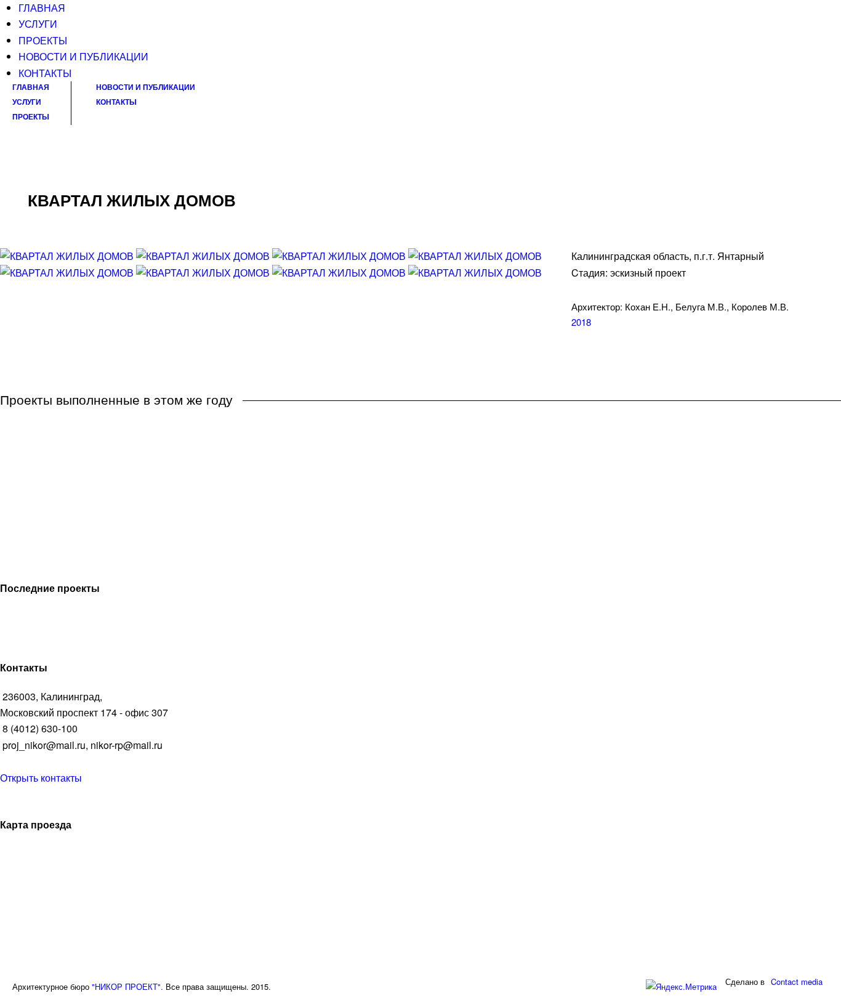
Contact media (797, 981)
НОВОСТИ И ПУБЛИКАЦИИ (83, 56)
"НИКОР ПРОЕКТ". (127, 986)
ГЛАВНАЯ (41, 8)
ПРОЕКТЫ (42, 40)
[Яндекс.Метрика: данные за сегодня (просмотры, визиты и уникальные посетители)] (681, 987)
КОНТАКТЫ (44, 73)
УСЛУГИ (37, 24)
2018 (581, 321)
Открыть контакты (41, 778)
